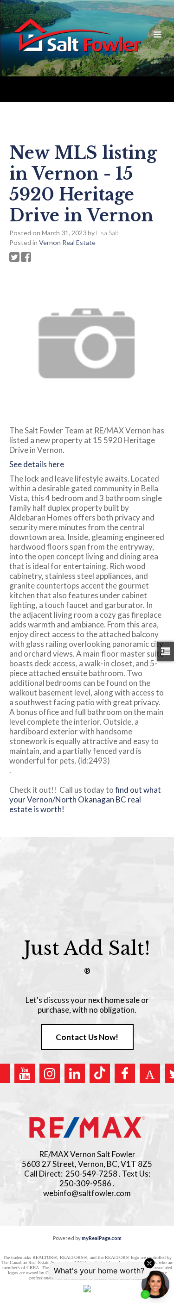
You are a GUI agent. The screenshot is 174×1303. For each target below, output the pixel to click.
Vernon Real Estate (67, 242)
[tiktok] (100, 1073)
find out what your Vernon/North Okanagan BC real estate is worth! (85, 799)
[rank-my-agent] (150, 1073)
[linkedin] (74, 1073)
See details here (36, 464)
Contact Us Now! (87, 1037)
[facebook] (125, 1073)
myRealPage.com (102, 1238)
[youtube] (24, 1073)
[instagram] (49, 1073)
